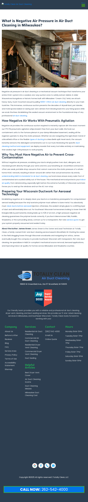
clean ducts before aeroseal (19, 206)
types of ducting (37, 139)
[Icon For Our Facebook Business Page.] (40, 465)
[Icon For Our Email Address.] (53, 465)
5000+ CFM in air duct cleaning (53, 102)
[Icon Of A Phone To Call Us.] (47, 465)
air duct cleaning (20, 115)
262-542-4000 (44, 489)
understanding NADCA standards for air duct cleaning (25, 176)
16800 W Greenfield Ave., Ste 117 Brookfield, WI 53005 (43, 284)
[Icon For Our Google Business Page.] (34, 465)
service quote (73, 220)
